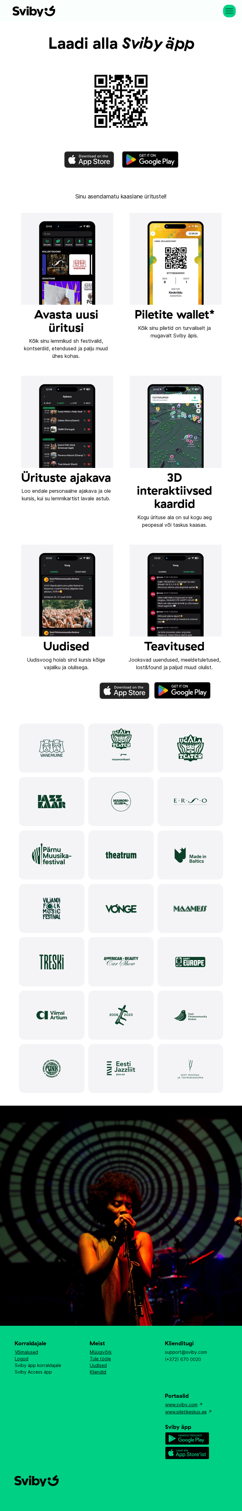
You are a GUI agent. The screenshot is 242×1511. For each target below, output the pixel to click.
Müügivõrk (101, 1352)
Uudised (98, 1365)
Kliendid (98, 1372)
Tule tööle (100, 1358)
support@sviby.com (186, 1352)
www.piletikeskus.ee (186, 1411)
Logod (21, 1358)
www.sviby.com (181, 1404)
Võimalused (26, 1352)
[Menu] (229, 11)
